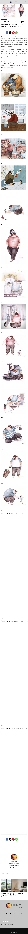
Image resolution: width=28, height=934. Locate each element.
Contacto (4, 930)
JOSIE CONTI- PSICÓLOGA (7, 924)
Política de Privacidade (12, 930)
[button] (2, 2)
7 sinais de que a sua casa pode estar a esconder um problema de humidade (13, 894)
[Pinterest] (13, 32)
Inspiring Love (4, 19)
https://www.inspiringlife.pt (14, 863)
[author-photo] (14, 859)
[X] (10, 32)
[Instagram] (11, 868)
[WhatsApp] (16, 32)
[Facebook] (7, 32)
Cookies (19, 930)
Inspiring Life (5, 28)
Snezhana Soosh (5, 49)
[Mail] (14, 868)
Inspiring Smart (4, 890)
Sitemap (23, 930)
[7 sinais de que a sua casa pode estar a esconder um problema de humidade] (14, 885)
